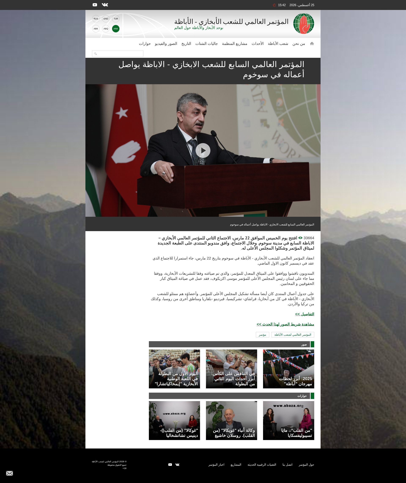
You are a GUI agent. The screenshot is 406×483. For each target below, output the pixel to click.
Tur (116, 19)
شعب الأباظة (278, 43)
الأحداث (258, 43)
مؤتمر (262, 334)
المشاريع (236, 464)
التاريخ (186, 43)
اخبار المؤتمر (216, 464)
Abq (106, 29)
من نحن (298, 43)
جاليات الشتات (206, 43)
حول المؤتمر (306, 464)
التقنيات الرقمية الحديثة (262, 464)
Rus (96, 19)
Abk (96, 29)
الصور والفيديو (166, 43)
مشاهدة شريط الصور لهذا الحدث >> (285, 324)
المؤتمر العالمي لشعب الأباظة (292, 334)
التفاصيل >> (304, 314)
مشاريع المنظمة (234, 43)
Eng (106, 19)
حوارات (145, 43)
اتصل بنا (287, 464)
